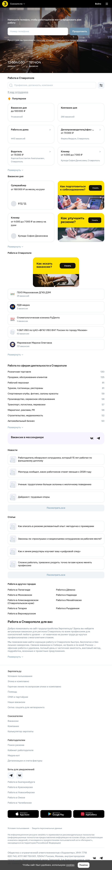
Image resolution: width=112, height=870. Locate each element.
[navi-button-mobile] (107, 4)
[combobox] (51, 85)
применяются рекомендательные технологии (72, 834)
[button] (31, 112)
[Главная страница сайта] (5, 4)
